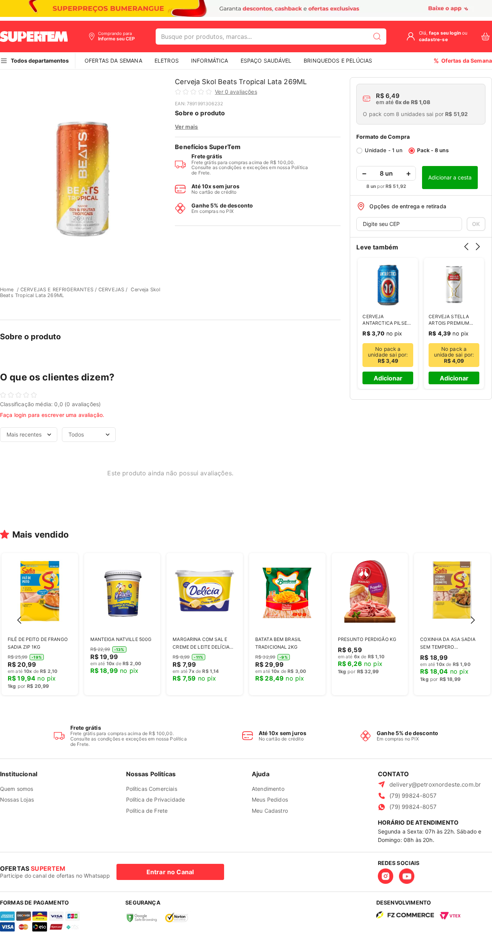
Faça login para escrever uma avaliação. (52, 415)
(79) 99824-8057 (413, 795)
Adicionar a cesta (450, 177)
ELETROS (167, 60)
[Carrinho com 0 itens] (485, 36)
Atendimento (268, 788)
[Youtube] (406, 876)
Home (7, 289)
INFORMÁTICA (209, 60)
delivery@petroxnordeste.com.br (435, 784)
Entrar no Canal (170, 872)
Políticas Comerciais (151, 788)
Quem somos (16, 788)
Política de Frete (147, 810)
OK (476, 224)
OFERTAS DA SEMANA (113, 60)
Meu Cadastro (270, 810)
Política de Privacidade (155, 799)
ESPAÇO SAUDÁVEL (266, 60)
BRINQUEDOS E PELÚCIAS (338, 60)
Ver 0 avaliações (236, 92)
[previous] (468, 252)
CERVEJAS (111, 289)
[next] (480, 252)
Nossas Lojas (17, 799)
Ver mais (186, 126)
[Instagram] (385, 876)
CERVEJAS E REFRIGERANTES (56, 289)
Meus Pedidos (270, 799)
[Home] (34, 36)
